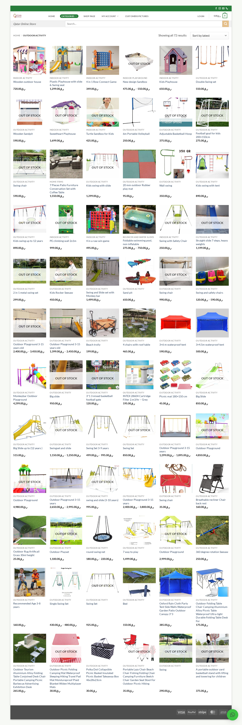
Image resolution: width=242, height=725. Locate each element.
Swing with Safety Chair (173, 240)
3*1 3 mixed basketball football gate (99, 397)
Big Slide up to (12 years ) (27, 448)
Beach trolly (93, 344)
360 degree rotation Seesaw (212, 551)
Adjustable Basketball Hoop (175, 133)
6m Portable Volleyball (136, 133)
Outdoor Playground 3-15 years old (28, 346)
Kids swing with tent (208, 185)
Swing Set (128, 448)
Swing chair (20, 185)
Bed (125, 603)
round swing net (95, 551)
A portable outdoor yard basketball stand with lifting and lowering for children (212, 673)
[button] (201, 16)
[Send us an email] (223, 8)
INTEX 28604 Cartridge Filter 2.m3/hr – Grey (136, 397)
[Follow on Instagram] (220, 8)
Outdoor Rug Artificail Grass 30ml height (26, 553)
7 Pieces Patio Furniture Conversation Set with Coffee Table (64, 188)
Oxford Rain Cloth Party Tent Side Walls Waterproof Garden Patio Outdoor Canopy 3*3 (175, 609)
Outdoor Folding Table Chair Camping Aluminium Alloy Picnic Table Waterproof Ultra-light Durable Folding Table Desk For (212, 612)
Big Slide (201, 396)
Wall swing (165, 185)
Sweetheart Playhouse (63, 133)
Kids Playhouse (168, 81)
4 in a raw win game (97, 240)
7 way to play (130, 551)
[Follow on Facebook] (216, 8)
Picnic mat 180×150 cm (173, 396)
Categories (67, 16)
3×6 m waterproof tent (172, 344)
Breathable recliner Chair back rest (211, 501)
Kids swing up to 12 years (28, 240)
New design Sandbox (135, 81)
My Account (109, 16)
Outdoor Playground (208, 448)
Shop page (89, 16)
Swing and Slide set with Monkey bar (100, 294)
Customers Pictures (136, 16)
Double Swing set (206, 81)
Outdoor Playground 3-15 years (174, 449)
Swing (162, 669)
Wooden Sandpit (23, 133)
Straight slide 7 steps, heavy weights (212, 242)
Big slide (55, 396)
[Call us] (227, 8)
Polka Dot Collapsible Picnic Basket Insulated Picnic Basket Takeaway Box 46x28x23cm (102, 675)
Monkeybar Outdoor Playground (25, 397)
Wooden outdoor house (27, 81)
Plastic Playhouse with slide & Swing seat (66, 83)
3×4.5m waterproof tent (210, 344)
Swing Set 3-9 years (97, 448)
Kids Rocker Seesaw (61, 292)
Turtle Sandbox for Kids (100, 133)
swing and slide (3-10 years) (102, 500)
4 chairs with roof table (136, 344)
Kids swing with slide (98, 185)
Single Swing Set (59, 603)
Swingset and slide (60, 448)
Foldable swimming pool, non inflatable (137, 242)
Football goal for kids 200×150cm (208, 135)
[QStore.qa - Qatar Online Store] (27, 15)
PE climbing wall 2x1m (63, 240)
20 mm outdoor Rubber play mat (136, 186)
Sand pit (127, 292)
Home (51, 16)
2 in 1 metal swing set (25, 292)
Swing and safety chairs (209, 292)
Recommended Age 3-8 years (26, 605)
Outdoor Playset (59, 551)
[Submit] (225, 24)
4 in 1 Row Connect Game (101, 81)
